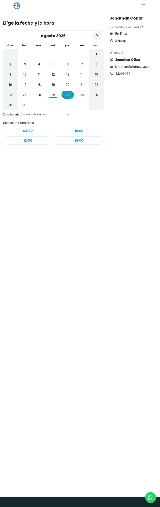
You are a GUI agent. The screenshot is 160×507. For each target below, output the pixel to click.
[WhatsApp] (150, 497)
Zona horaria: (11, 114)
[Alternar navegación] (143, 6)
